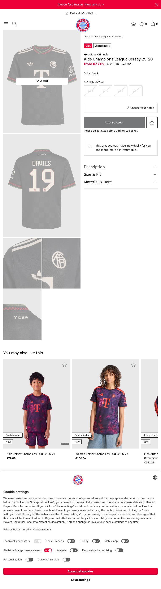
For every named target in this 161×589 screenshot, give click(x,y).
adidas (87, 36)
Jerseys (118, 36)
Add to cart (114, 122)
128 (90, 90)
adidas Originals (103, 36)
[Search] (14, 24)
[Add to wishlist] (152, 122)
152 (120, 90)
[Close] (156, 4)
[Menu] (6, 24)
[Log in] (133, 23)
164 (135, 90)
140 (105, 90)
